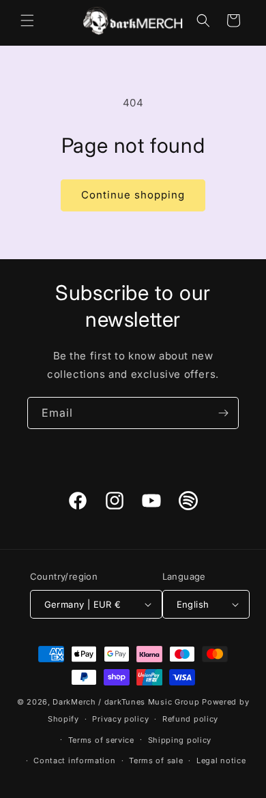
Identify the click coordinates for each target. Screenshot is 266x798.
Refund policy (190, 719)
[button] (27, 20)
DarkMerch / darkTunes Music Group (126, 702)
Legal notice (221, 760)
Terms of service (101, 740)
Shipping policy (180, 740)
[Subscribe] (223, 413)
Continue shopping (133, 194)
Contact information (74, 760)
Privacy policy (120, 719)
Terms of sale (156, 760)
